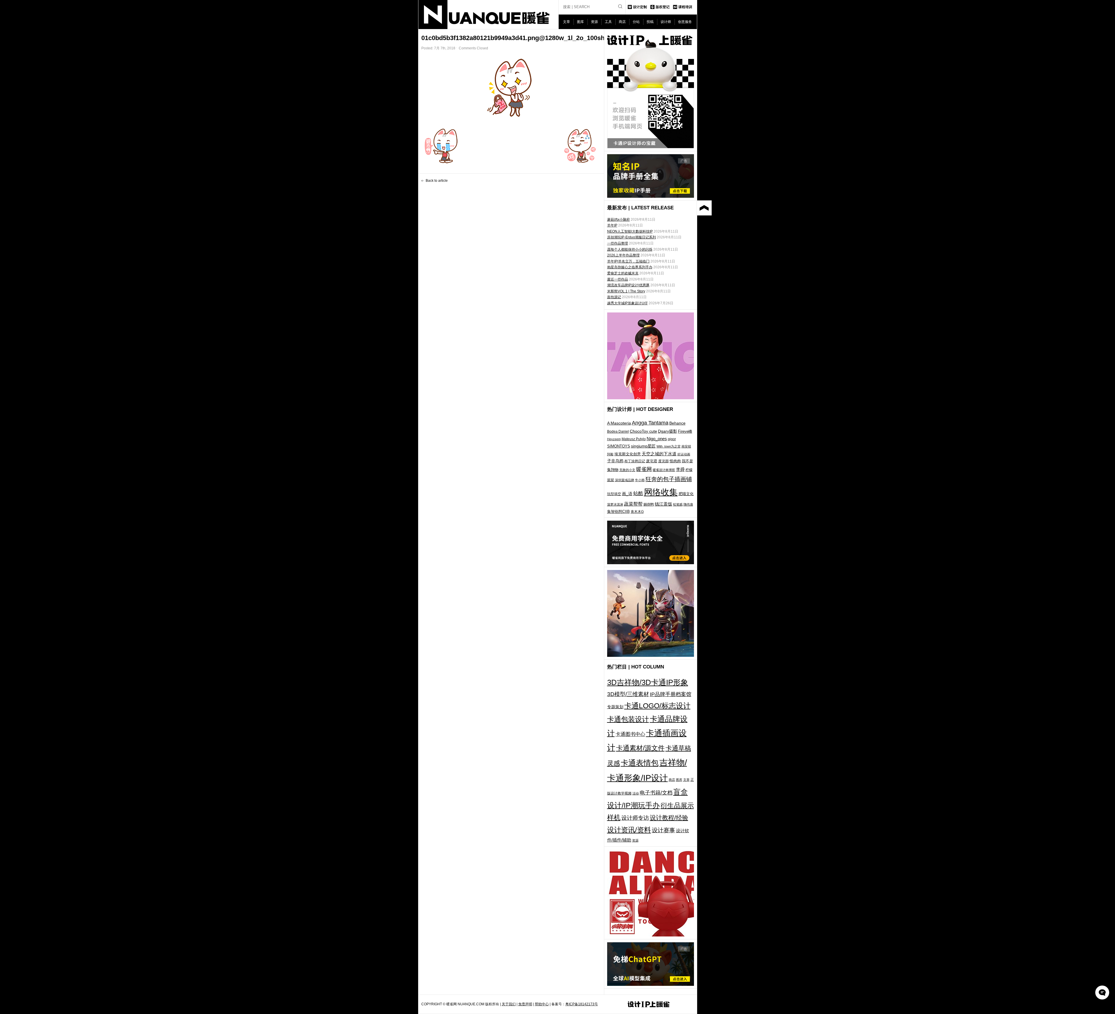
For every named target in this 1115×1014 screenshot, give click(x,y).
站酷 (638, 493)
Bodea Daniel (618, 431)
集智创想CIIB (618, 511)
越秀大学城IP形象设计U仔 (627, 303)
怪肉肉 (675, 461)
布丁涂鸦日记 (634, 461)
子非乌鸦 (615, 461)
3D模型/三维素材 (628, 694)
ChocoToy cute (643, 431)
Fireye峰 (685, 431)
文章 (566, 22)
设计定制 (640, 7)
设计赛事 (663, 830)
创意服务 (685, 22)
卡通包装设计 (628, 719)
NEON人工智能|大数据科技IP (630, 231)
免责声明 (525, 1004)
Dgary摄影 (667, 431)
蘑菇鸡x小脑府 (618, 219)
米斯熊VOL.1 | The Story (626, 291)
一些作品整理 (617, 243)
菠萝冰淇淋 (615, 504)
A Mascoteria (619, 423)
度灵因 (663, 461)
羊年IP (612, 225)
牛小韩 (640, 480)
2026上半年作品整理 (623, 255)
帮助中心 (542, 1004)
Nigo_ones (657, 438)
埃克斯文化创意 (627, 454)
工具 (608, 22)
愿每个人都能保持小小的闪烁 (629, 249)
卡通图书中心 (630, 734)
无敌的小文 (627, 470)
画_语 (627, 493)
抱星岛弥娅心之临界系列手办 (629, 267)
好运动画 (683, 454)
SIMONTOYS (618, 446)
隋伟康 (688, 504)
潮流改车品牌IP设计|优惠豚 (628, 285)
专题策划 (615, 706)
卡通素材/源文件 (640, 748)
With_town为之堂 (669, 446)
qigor (672, 439)
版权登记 (663, 7)
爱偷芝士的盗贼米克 (623, 273)
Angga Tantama (650, 423)
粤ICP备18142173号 (581, 1004)
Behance (677, 423)
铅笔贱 (678, 504)
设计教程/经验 (669, 817)
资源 (594, 22)
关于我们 (509, 1004)
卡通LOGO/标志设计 (657, 706)
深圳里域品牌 (624, 480)
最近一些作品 (617, 279)
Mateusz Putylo (634, 439)
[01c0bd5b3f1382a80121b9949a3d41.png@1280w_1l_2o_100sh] (511, 87)
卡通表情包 (640, 762)
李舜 (680, 469)
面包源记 (614, 297)
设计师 (666, 22)
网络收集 (661, 492)
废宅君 (651, 461)
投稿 (650, 22)
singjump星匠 (643, 446)
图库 (580, 22)
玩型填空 (614, 494)
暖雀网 (644, 469)
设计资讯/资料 (629, 830)
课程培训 (685, 7)
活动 (635, 793)
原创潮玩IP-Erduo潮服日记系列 (631, 237)
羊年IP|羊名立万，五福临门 (628, 261)
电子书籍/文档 (656, 793)
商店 (622, 22)
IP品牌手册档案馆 (670, 694)
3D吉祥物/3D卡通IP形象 (647, 682)
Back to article (437, 181)
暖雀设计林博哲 (664, 470)
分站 (636, 22)
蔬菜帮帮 (633, 503)
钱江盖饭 (663, 503)
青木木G (637, 511)
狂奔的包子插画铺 (668, 479)
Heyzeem (614, 439)
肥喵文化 (686, 494)
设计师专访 (635, 818)
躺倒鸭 (648, 504)
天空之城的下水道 (659, 454)
